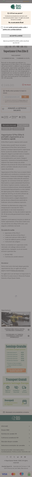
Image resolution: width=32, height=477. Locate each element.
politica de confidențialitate (12, 29)
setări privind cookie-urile (17, 27)
